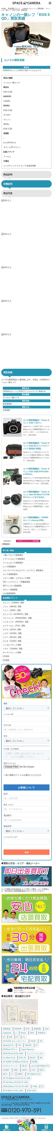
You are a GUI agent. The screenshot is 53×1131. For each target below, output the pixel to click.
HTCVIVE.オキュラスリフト (14, 1041)
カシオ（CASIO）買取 (12, 641)
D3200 (34, 1062)
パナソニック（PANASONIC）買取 (17, 618)
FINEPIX (41, 1033)
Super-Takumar (27, 1049)
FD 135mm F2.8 (33, 1074)
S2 (42, 1086)
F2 (4, 1037)
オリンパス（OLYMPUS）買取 (15, 614)
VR (41, 1041)
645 (10, 1037)
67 (37, 1045)
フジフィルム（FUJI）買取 (14, 626)
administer (7, 541)
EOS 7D (22, 1058)
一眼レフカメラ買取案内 (13, 555)
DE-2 (5, 1074)
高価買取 (37, 1029)
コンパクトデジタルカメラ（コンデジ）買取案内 (23, 570)
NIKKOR (17, 1029)
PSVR (32, 1041)
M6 (41, 1058)
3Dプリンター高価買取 (12, 586)
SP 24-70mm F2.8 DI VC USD (15, 1082)
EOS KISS (31, 1091)
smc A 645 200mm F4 (40, 1066)
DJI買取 (6, 660)
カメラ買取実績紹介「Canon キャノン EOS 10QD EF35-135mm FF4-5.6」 (36, 471)
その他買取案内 (9, 593)
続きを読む (32, 435)
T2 (12, 1074)
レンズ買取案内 (9, 567)
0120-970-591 (26, 1110)
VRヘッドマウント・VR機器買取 (16, 582)
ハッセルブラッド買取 (12, 645)
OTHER (6, 656)
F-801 (35, 1086)
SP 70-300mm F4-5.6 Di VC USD (16, 1078)
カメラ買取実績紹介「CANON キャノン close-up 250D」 (35, 518)
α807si (24, 1070)
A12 (46, 1029)
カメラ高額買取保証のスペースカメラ (17, 1099)
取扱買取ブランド (14, 8)
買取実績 (6, 544)
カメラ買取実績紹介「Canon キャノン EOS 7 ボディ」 (36, 421)
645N (16, 1070)
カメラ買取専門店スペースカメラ (26, 3)
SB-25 (24, 1066)
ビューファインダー (35, 1053)
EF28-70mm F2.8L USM (13, 1053)
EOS (28, 1029)
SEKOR (28, 1045)
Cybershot (7, 1033)
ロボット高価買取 (10, 590)
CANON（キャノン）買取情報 (33, 8)
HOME (3, 8)
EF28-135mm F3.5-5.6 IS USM (15, 1086)
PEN (32, 1033)
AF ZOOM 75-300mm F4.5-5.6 (15, 1062)
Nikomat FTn (8, 1045)
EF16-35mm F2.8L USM (13, 1091)
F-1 (23, 1037)
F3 (17, 1037)
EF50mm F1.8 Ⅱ (10, 1049)
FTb (19, 1045)
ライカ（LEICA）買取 (12, 629)
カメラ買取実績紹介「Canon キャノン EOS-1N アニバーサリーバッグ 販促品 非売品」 (36, 446)
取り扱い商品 (8, 550)
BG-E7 (32, 1058)
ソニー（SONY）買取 (12, 610)
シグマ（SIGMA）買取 (12, 633)
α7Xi (33, 1070)
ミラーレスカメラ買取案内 (14, 559)
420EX (20, 1074)
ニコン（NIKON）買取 (12, 606)
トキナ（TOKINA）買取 (13, 649)
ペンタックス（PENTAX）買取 (16, 622)
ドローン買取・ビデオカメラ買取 (16, 578)
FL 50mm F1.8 (9, 1058)
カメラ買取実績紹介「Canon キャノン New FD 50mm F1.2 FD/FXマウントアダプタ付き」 (36, 494)
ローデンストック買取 (12, 652)
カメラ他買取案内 (10, 574)
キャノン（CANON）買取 (13, 603)
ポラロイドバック (10, 1066)
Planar (23, 1033)
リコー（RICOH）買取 (12, 637)
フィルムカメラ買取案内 (13, 563)
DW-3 (41, 1070)
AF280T (6, 1070)
